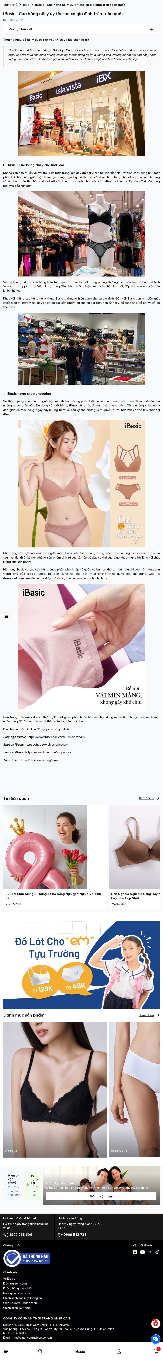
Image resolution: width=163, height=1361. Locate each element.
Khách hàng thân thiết (17, 1288)
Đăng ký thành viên (61, 1183)
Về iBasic (9, 1278)
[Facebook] (135, 1252)
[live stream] (155, 1326)
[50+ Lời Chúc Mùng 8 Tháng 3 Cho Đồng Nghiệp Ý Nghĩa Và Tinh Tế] (45, 847)
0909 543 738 (75, 1234)
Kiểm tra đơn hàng (15, 1283)
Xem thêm (146, 798)
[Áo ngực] (55, 1089)
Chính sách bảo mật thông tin (22, 1298)
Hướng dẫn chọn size (17, 1293)
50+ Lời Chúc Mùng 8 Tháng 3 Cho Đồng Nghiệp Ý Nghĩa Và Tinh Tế (53, 896)
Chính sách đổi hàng (16, 1307)
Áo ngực (11, 1150)
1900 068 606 (20, 1234)
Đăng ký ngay (101, 1196)
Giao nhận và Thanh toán (20, 1303)
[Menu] (5, 1351)
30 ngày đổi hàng (34, 1181)
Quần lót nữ (119, 1150)
